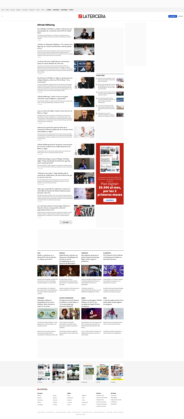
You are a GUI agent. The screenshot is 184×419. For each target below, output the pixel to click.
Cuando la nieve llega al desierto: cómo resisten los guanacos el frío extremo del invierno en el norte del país (106, 108)
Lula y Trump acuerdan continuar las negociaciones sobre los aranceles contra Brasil (91, 333)
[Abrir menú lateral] (2, 16)
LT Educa (71, 10)
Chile (38, 253)
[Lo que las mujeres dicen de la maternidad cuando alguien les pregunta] (113, 313)
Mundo (38, 10)
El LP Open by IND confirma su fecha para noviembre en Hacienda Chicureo (113, 257)
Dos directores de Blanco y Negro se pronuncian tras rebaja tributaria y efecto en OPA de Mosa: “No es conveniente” (55, 80)
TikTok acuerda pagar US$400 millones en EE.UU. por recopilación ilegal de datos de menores (91, 303)
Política (7, 10)
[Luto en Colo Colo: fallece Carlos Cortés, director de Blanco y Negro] (84, 115)
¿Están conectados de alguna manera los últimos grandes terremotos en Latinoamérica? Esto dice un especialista (91, 281)
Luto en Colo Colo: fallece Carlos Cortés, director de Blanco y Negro (54, 112)
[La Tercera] (43, 380)
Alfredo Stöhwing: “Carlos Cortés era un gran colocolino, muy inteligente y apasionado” (52, 97)
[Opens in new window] (73, 380)
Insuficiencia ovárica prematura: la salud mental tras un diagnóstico (112, 332)
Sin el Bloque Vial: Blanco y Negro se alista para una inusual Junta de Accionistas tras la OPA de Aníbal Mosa (54, 31)
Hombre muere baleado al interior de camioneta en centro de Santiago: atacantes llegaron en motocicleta (47, 281)
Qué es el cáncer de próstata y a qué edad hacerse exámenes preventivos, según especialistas (106, 80)
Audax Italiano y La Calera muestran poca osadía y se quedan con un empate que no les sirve (113, 281)
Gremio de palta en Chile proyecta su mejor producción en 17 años (69, 289)
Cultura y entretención (66, 298)
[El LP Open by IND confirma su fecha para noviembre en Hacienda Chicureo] (113, 270)
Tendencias (84, 253)
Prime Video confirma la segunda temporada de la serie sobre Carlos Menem (68, 333)
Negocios (18, 10)
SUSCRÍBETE (110, 200)
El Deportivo (32, 10)
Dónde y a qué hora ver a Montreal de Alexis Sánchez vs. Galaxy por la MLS (46, 257)
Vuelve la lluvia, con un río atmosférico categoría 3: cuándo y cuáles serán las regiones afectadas (106, 115)
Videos (42, 10)
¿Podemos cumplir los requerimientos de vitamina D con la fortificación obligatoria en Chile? (91, 290)
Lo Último (48, 10)
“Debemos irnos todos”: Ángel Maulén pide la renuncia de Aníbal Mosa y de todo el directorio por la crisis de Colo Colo (54, 175)
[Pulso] (58, 380)
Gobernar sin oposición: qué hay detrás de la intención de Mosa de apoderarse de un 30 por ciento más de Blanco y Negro (55, 129)
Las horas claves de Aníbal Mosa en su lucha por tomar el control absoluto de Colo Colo (53, 62)
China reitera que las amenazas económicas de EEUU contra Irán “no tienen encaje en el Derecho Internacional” (107, 100)
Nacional (13, 10)
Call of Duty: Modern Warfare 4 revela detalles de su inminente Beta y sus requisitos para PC (47, 324)
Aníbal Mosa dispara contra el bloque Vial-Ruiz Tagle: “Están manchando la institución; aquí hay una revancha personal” (53, 161)
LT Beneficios (56, 10)
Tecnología (24, 10)
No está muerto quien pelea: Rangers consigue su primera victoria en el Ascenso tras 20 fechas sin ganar (113, 290)
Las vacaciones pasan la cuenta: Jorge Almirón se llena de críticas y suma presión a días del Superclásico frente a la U (53, 208)
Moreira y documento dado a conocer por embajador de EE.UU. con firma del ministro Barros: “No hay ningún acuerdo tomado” (107, 87)
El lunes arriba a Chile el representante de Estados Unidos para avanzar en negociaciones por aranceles (68, 281)
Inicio (2, 10)
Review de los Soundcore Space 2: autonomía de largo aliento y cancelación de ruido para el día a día (47, 333)
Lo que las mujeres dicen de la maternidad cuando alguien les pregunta (113, 302)
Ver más (65, 222)
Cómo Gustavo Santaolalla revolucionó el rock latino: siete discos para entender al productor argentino (68, 324)
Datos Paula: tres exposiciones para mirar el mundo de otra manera (112, 323)
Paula (105, 298)
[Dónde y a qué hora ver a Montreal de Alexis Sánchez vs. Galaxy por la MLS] (47, 270)
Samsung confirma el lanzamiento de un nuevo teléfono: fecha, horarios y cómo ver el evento (46, 303)
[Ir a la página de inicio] (92, 16)
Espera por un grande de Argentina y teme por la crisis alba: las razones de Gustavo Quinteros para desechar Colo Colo (53, 191)
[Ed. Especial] (87, 380)
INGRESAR (180, 16)
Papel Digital (64, 10)
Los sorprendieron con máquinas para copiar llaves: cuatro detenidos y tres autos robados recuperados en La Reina (47, 290)
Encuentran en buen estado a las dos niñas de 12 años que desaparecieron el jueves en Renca (107, 93)
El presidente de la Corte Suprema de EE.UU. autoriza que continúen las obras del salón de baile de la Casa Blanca (91, 324)
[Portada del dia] (110, 172)
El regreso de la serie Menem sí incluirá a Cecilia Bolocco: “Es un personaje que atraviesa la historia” (69, 303)
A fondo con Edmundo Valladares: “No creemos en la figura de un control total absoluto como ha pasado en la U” (55, 46)
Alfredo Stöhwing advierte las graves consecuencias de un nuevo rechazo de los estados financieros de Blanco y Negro (54, 146)
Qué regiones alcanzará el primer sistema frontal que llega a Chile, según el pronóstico (90, 258)
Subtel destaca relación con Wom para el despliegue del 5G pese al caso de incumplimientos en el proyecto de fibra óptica (68, 259)
